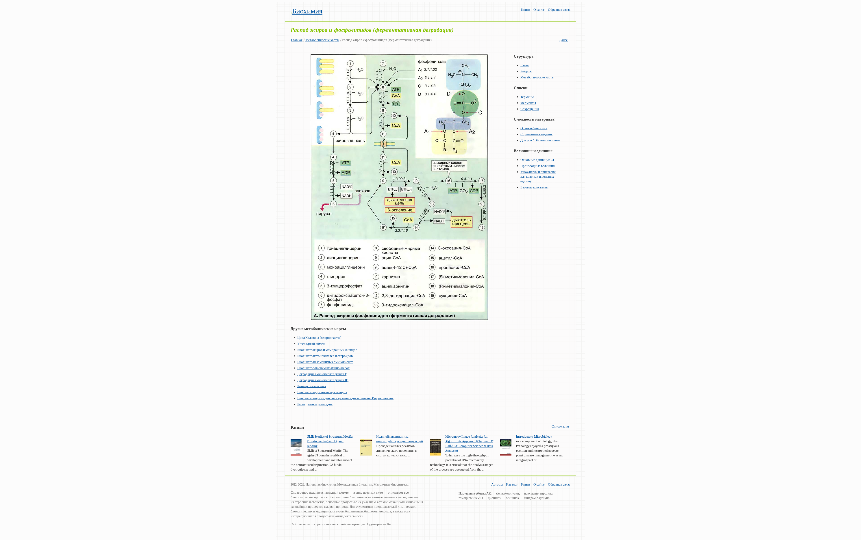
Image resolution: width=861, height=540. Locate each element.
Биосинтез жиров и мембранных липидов (327, 350)
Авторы (497, 484)
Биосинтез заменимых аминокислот (323, 368)
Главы (524, 65)
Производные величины (537, 166)
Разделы (526, 71)
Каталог (512, 484)
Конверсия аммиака (311, 386)
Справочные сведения (536, 134)
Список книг (561, 426)
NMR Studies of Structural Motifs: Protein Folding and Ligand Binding (330, 441)
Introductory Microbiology (534, 436)
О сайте (539, 10)
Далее (563, 40)
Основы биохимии (533, 128)
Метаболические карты (322, 40)
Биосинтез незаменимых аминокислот (325, 362)
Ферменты (528, 103)
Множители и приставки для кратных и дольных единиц (538, 176)
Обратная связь (559, 10)
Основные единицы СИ (537, 160)
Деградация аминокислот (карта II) (322, 380)
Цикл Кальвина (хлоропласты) (319, 338)
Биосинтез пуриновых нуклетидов (322, 392)
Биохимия (307, 11)
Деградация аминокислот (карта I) (322, 374)
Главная (296, 40)
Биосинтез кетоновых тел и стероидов (325, 356)
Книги (525, 10)
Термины (527, 97)
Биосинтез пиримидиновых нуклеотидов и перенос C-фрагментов (345, 398)
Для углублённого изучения (540, 140)
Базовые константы (534, 187)
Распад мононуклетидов (315, 404)
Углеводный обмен (311, 344)
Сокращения (529, 109)
